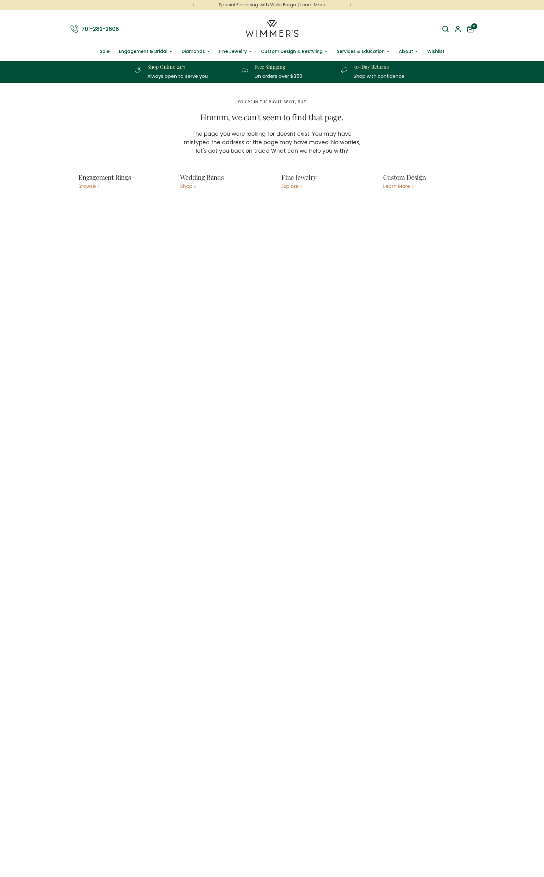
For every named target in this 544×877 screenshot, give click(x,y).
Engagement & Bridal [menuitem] (143, 51)
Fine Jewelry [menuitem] (233, 51)
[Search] (445, 29)
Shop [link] (186, 186)
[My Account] (458, 29)
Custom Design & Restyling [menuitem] (292, 51)
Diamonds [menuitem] (193, 51)
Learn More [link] (396, 186)
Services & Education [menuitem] (361, 51)
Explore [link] (289, 186)
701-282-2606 (100, 28)
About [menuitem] (406, 51)
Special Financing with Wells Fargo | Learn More (272, 5)
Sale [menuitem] (105, 51)
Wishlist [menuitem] (436, 51)
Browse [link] (87, 186)
